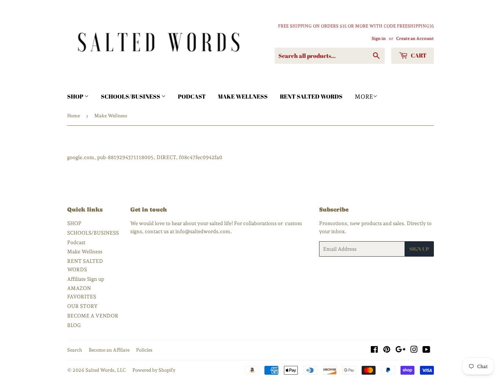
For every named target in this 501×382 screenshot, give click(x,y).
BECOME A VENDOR (92, 316)
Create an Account (415, 38)
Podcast (192, 96)
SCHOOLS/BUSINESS (131, 96)
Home (73, 115)
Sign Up (419, 248)
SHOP (75, 96)
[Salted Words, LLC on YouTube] (426, 350)
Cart (418, 55)
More (364, 96)
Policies (144, 350)
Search (74, 350)
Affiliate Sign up (85, 279)
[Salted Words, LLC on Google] (400, 350)
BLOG (74, 325)
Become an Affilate (109, 350)
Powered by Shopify (153, 370)
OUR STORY (82, 306)
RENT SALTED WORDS (311, 96)
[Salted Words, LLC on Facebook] (374, 350)
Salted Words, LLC (105, 370)
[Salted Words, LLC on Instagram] (414, 350)
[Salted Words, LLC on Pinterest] (387, 350)
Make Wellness (243, 96)
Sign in (379, 38)
